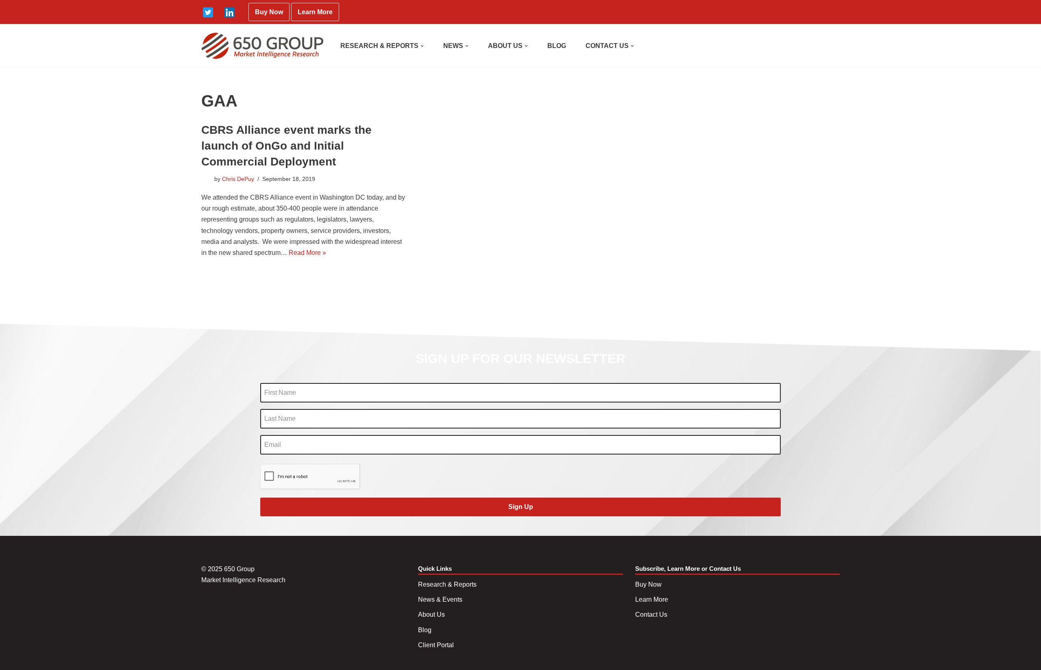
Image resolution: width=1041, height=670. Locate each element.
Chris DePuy (238, 179)
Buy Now (269, 12)
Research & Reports (447, 584)
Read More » (307, 252)
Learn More (315, 12)
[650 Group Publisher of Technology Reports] (262, 45)
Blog (424, 629)
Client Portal (436, 645)
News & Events (440, 599)
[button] (422, 46)
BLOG (556, 45)
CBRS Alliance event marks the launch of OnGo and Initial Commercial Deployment (286, 146)
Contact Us (651, 614)
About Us (431, 614)
